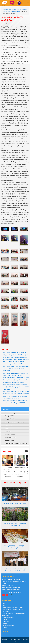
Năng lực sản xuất (9, 440)
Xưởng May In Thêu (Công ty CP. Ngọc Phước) (15, 503)
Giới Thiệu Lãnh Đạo (10, 434)
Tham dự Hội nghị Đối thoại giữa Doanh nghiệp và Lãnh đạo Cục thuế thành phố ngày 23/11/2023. (16, 369)
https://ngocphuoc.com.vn (13, 589)
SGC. (15, 641)
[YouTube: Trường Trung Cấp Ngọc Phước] (3, 595)
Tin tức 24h (6, 621)
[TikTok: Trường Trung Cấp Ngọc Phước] (11, 595)
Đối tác (6, 428)
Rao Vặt (5, 623)
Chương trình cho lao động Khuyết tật (14, 422)
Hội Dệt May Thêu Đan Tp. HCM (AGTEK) (13, 607)
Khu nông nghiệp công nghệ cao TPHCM (13, 609)
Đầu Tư (5, 619)
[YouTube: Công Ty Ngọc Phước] (7, 595)
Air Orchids (6, 611)
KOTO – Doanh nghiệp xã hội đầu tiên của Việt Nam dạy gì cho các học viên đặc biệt (8, 472)
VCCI (4, 605)
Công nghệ (5, 627)
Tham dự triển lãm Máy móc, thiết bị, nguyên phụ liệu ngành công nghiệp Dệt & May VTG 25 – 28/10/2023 (16, 387)
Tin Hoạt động (8, 425)
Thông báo (8, 431)
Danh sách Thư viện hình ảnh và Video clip (16, 443)
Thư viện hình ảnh (9, 416)
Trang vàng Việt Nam (8, 617)
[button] (27, 451)
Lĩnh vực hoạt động (10, 413)
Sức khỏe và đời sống (8, 625)
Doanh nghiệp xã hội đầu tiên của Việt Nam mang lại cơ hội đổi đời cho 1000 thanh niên (19, 472)
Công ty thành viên (10, 419)
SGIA (4, 603)
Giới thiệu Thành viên (10, 437)
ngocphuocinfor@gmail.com (13, 587)
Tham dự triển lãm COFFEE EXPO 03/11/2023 (16, 377)
